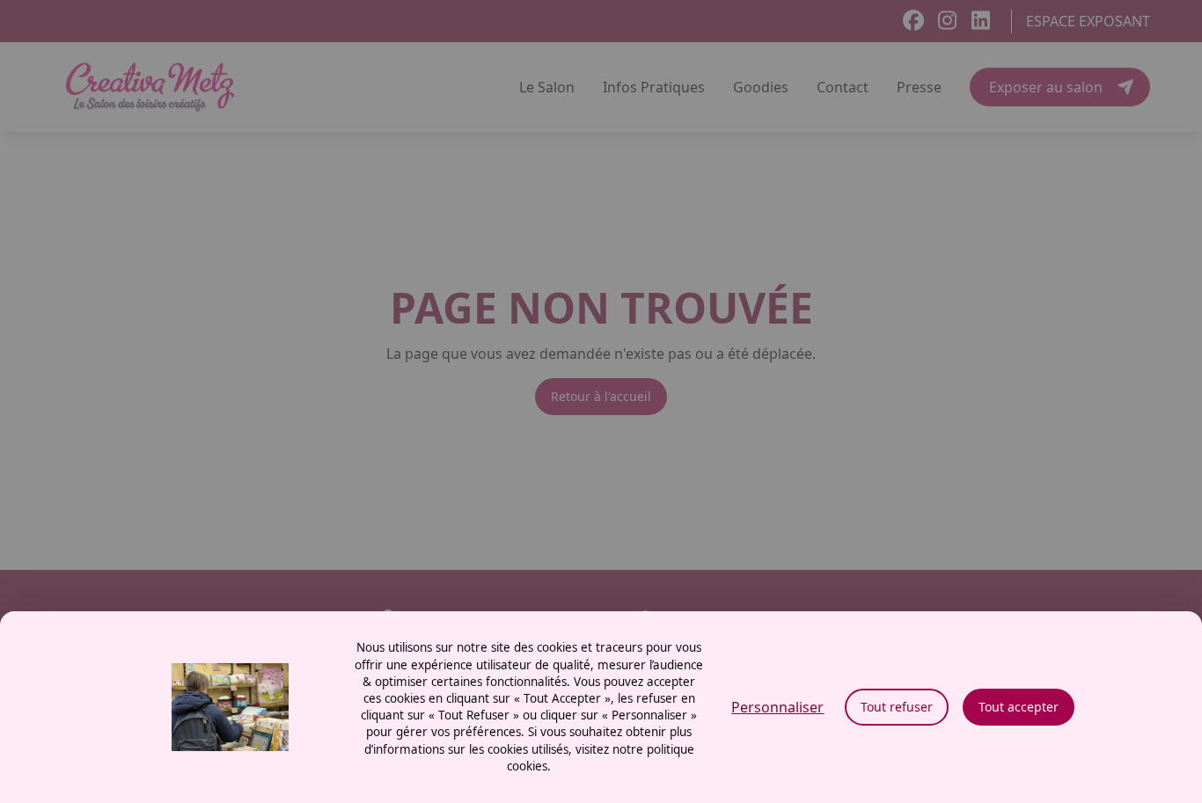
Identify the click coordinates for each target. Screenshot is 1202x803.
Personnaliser (777, 707)
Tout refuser (897, 706)
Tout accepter (1018, 706)
